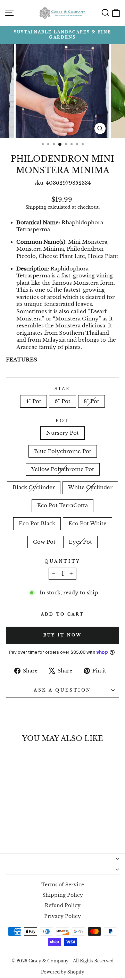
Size (62, 388)
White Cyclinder (90, 487)
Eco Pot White (87, 523)
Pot (62, 420)
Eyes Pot (80, 542)
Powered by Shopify (62, 972)
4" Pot (33, 401)
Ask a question (62, 690)
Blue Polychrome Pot (62, 451)
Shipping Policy (62, 895)
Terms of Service (62, 885)
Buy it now (62, 635)
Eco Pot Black (37, 523)
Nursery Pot (62, 433)
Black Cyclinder (33, 487)
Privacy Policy (62, 916)
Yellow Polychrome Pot (62, 469)
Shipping (35, 207)
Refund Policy (63, 906)
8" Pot (91, 401)
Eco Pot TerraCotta (62, 505)
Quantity (62, 561)
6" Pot (62, 401)
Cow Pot (44, 542)
